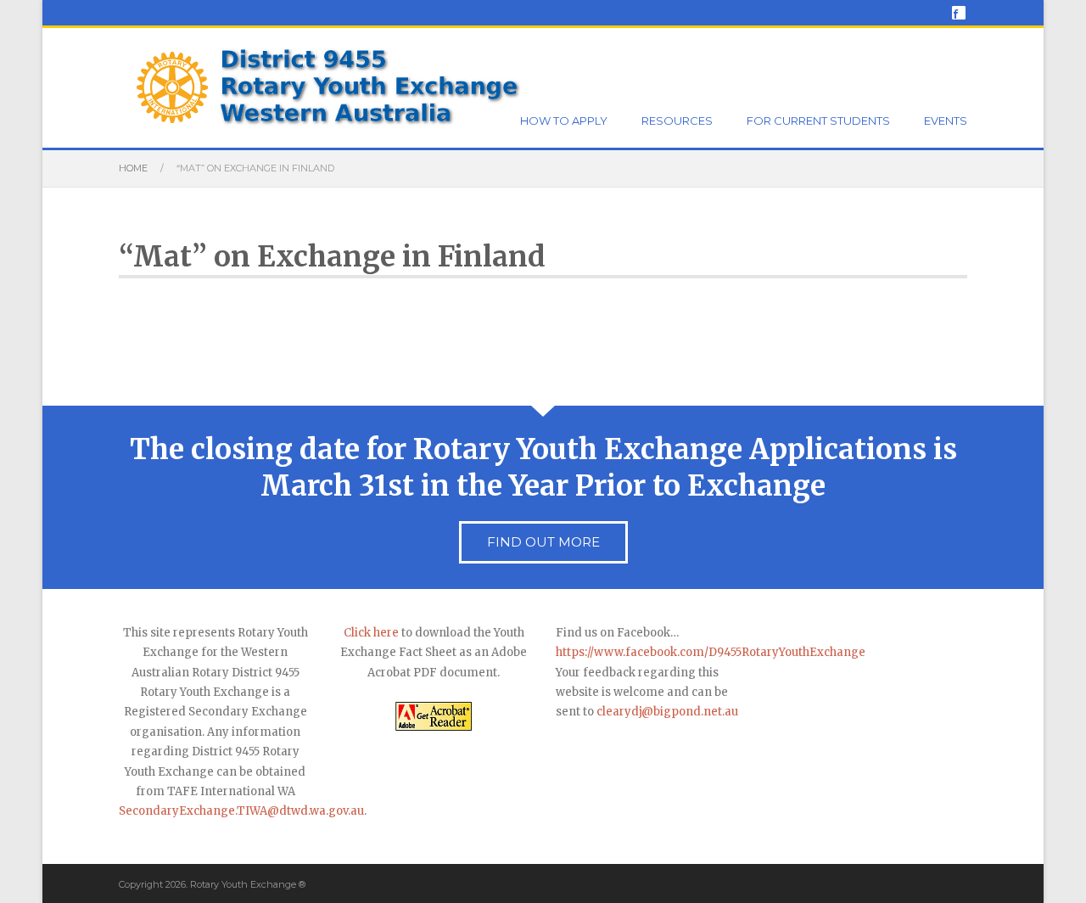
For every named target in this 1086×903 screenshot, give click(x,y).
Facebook (958, 12)
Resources (677, 120)
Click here (371, 632)
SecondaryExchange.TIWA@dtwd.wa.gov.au (241, 811)
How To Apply (563, 120)
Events (945, 120)
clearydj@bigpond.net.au (667, 711)
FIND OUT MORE (543, 542)
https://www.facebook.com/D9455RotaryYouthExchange (710, 652)
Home (133, 168)
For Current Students (818, 120)
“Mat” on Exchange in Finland (332, 256)
